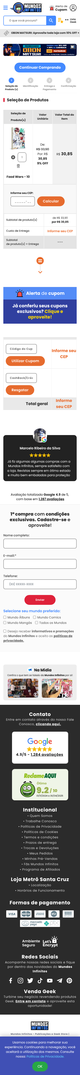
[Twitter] (30, 980)
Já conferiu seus (40, 311)
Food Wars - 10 (18, 176)
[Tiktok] (40, 980)
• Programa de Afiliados (40, 869)
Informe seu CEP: (21, 193)
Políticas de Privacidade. (45, 1056)
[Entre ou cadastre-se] (73, 7)
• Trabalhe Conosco (40, 821)
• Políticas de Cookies (40, 832)
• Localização (40, 885)
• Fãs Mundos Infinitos (40, 864)
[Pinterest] (69, 980)
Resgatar (20, 390)
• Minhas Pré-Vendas (40, 858)
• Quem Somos (40, 816)
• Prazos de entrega (40, 842)
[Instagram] (20, 980)
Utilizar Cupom (25, 360)
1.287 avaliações (51, 499)
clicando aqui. (48, 724)
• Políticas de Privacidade (40, 826)
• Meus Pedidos (40, 853)
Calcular (51, 201)
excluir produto (18, 166)
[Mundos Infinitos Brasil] (26, 7)
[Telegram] (59, 980)
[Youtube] (49, 980)
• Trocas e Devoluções (40, 848)
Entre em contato (31, 1001)
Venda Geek (40, 991)
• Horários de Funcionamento (40, 890)
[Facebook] (10, 980)
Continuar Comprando (40, 67)
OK (40, 1066)
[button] (40, 748)
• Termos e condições (40, 837)
